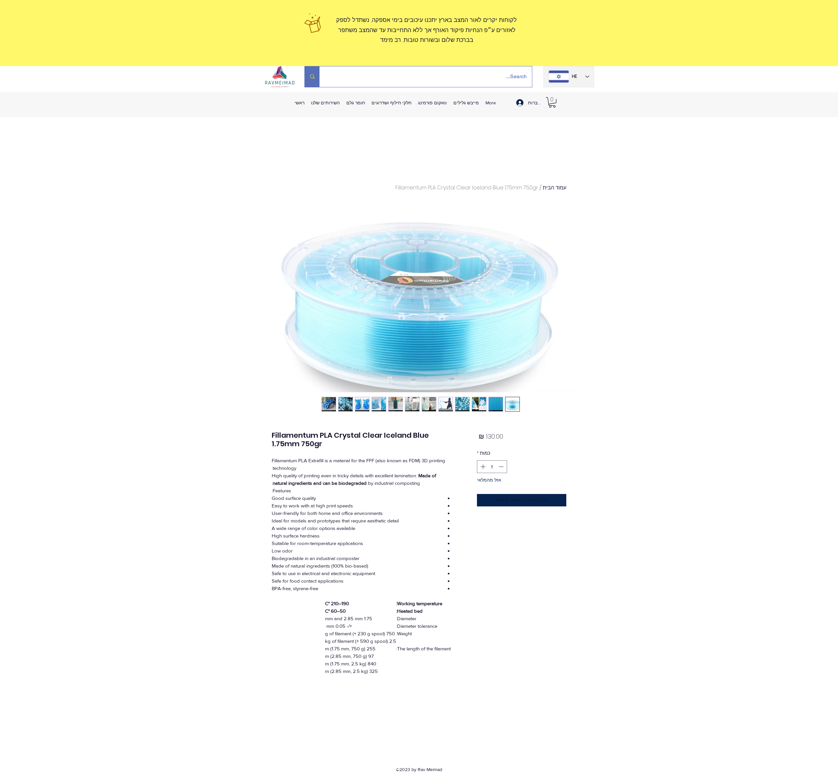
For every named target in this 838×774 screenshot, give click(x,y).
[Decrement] (501, 467)
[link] (552, 102)
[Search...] (312, 76)
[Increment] (482, 467)
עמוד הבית (554, 187)
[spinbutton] (491, 467)
